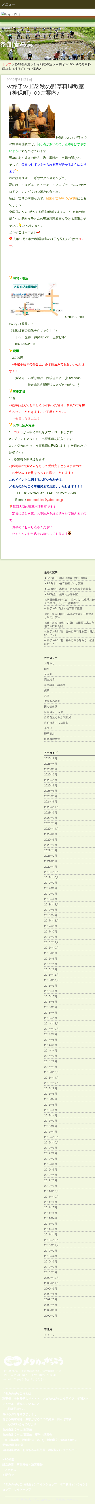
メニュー (8, 4)
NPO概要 (8, 1459)
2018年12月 (51, 904)
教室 (46, 695)
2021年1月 (50, 861)
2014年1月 (50, 1066)
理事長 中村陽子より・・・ (21, 1398)
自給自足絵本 (11, 1450)
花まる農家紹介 (12, 1419)
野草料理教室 (52, 739)
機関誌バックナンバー (62, 1450)
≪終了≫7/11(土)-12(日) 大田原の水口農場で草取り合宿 (69, 624)
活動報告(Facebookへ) (61, 1439)
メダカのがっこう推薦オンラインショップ (29, 1484)
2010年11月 (51, 1245)
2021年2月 (50, 855)
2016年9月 (50, 953)
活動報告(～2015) (33, 1439)
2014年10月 (51, 1028)
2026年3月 (50, 769)
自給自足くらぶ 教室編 (17, 1429)
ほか (46, 668)
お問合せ (8, 1475)
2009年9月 (50, 1288)
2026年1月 (50, 780)
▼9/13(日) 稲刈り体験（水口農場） (66, 578)
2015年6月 (50, 1001)
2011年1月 (50, 1234)
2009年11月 (51, 1283)
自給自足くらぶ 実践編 (57, 717)
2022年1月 (50, 850)
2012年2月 (50, 1185)
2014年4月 (50, 1050)
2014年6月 (50, 1039)
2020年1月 (50, 866)
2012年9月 (50, 1147)
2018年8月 (50, 909)
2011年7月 (50, 1207)
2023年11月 (51, 807)
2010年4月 (50, 1256)
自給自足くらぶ (53, 712)
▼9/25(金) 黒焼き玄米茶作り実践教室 (67, 588)
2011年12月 (51, 1191)
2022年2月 (50, 844)
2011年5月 (50, 1213)
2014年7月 (50, 1034)
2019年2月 (50, 899)
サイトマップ (22, 1489)
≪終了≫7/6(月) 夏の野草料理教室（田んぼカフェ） (69, 633)
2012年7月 (50, 1158)
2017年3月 (50, 936)
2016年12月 (51, 942)
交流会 (48, 674)
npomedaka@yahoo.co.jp (45, 499)
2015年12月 (51, 974)
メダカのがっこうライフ (58, 1398)
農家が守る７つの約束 (39, 1419)
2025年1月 (50, 796)
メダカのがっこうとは (16, 1393)
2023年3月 (50, 812)
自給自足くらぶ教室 (56, 722)
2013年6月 (50, 1104)
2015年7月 (50, 996)
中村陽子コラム (15, 1409)
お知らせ (49, 663)
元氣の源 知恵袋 (12, 1445)
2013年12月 (51, 1072)
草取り (48, 728)
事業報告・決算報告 (30, 1464)
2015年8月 (50, 991)
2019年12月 (51, 872)
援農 (46, 690)
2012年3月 (50, 1180)
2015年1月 (50, 1018)
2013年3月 (50, 1120)
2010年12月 (51, 1240)
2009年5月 (50, 1299)
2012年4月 (50, 1174)
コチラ (18, 432)
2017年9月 (50, 926)
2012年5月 (50, 1169)
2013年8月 (50, 1093)
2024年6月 (50, 801)
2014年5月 (50, 1045)
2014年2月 (50, 1061)
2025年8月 (50, 790)
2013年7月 (50, 1099)
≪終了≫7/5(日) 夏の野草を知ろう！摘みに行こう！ (69, 641)
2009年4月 (50, 1304)
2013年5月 (50, 1110)
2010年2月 (50, 1266)
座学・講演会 (43, 1434)
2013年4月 (50, 1115)
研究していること (28, 1403)
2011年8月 (50, 1202)
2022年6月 (50, 834)
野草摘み (49, 733)
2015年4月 (50, 1012)
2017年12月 (51, 920)
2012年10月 (51, 1142)
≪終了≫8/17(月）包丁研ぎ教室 (63, 608)
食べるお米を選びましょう (19, 1414)
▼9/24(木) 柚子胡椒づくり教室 (63, 583)
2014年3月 (50, 1055)
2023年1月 (50, 823)
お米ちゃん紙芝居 (34, 1450)
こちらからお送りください (30, 1379)
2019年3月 (50, 893)
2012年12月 (51, 1137)
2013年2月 (50, 1126)
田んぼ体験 (50, 706)
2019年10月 (51, 877)
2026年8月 (50, 758)
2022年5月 (50, 839)
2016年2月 (50, 969)
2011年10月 (51, 1196)
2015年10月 (51, 980)
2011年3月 (50, 1223)
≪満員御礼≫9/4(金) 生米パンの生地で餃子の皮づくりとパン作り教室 (69, 601)
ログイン (49, 1335)
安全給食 (49, 679)
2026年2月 (50, 774)
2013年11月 (51, 1077)
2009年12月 (51, 1277)
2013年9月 (50, 1088)
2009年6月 (50, 1293)
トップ (6, 64)
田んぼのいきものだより (20, 1424)
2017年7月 (50, 931)
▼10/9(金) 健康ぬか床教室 (61, 594)
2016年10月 (51, 947)
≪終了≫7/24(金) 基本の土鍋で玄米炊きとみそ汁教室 (69, 615)
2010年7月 (50, 1250)
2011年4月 (50, 1218)
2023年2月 (50, 817)
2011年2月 (50, 1229)
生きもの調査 (52, 701)
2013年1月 (50, 1131)
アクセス (10, 1469)
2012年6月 (50, 1164)
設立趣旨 (8, 1464)
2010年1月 (50, 1272)
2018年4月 (50, 915)
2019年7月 (50, 882)
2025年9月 (50, 785)
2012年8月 (50, 1153)
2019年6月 (50, 888)
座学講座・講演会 (54, 685)
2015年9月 (50, 985)
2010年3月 (50, 1261)
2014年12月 (51, 1023)
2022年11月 (51, 828)
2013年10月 (51, 1082)
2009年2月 (50, 1315)
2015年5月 (50, 1007)
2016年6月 (50, 958)
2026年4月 (50, 763)
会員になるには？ (27, 418)
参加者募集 (12, 1439)
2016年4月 (50, 963)
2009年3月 (50, 1310)
